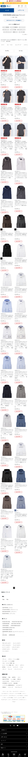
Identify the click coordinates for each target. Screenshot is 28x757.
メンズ (7, 10)
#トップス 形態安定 (14, 27)
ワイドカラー (15, 649)
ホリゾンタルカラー (6, 645)
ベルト (5, 697)
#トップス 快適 (13, 29)
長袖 (3, 599)
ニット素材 (13, 679)
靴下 (23, 697)
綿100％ (14, 677)
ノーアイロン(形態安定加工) (8, 685)
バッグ (15, 697)
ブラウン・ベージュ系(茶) (13, 659)
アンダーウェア (4, 699)
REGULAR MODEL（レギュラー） (9, 611)
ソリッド (9, 667)
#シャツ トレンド (22, 27)
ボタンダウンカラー (6, 643)
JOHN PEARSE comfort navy (8, 627)
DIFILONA (4, 635)
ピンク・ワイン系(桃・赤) (7, 665)
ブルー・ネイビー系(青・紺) (8, 663)
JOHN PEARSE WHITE (7, 629)
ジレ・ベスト (10, 44)
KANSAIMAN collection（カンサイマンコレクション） (13, 632)
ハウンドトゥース (18, 669)
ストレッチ (10, 687)
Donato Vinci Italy (6, 621)
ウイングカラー (5, 651)
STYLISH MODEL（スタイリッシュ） (10, 609)
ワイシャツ (12, 693)
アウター (14, 701)
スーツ (2, 44)
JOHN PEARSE (5, 625)
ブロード (4, 669)
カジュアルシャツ (12, 695)
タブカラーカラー (6, 649)
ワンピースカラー (17, 645)
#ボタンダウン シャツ (21, 29)
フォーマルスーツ (4, 693)
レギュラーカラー (16, 647)
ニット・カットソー (4, 695)
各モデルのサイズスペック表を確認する (14, 20)
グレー (16, 665)
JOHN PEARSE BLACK (15, 625)
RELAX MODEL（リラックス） (9, 613)
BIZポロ (19, 679)
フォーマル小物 (18, 693)
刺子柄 (3, 667)
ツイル (21, 667)
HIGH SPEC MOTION (15, 623)
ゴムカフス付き (5, 681)
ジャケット (22, 691)
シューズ (19, 697)
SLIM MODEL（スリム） (7, 607)
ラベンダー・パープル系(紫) (8, 661)
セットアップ (18, 44)
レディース (21, 10)
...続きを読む (8, 41)
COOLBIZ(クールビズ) (7, 683)
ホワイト (22, 665)
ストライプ (15, 667)
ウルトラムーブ (18, 687)
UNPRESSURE (12, 635)
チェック (10, 669)
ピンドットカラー (6, 647)
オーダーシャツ (22, 699)
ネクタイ (26, 695)
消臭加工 (4, 687)
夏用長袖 (4, 677)
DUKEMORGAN (5, 623)
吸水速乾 (16, 683)
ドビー (19, 677)
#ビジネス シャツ (6, 29)
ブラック (4, 659)
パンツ (23, 693)
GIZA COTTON (5, 679)
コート (9, 699)
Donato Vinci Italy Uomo (17, 621)
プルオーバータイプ (15, 681)
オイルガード (19, 685)
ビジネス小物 (10, 697)
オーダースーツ (15, 699)
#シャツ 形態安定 (6, 27)
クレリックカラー (17, 643)
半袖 (7, 599)
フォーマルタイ (20, 695)
